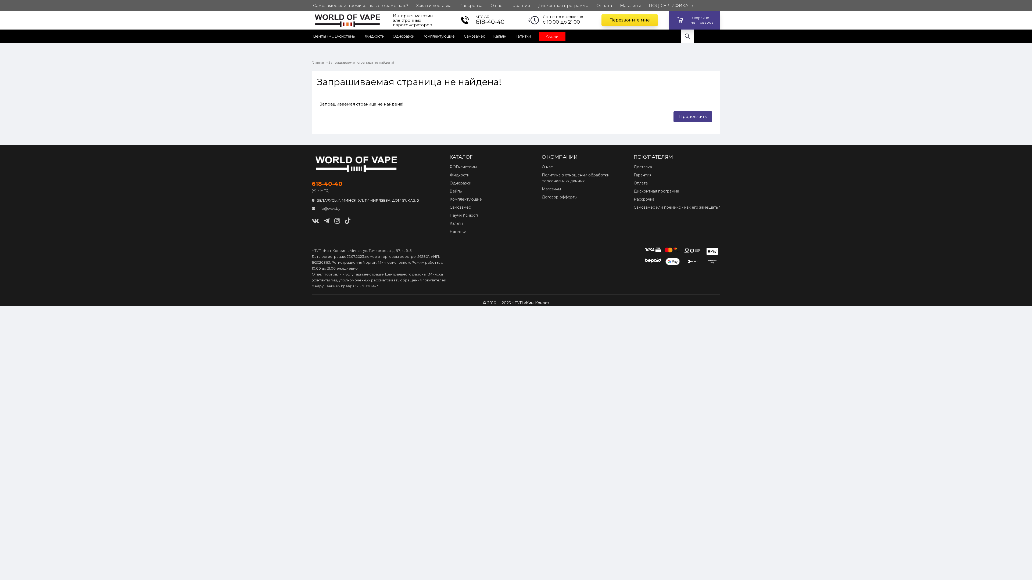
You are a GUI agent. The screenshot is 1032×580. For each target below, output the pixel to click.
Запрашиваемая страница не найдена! (361, 62)
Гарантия (642, 175)
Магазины (551, 189)
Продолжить (693, 116)
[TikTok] (347, 221)
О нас (547, 167)
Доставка (643, 167)
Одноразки (403, 36)
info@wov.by (328, 208)
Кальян (499, 36)
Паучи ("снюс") (464, 215)
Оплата (641, 183)
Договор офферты (559, 197)
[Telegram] (326, 221)
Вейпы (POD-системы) (335, 36)
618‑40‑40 (327, 184)
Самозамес (474, 36)
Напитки (522, 36)
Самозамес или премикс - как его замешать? (677, 207)
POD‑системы (463, 167)
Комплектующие (439, 36)
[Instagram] (337, 221)
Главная (318, 62)
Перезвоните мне (630, 20)
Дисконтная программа (656, 191)
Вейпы (456, 191)
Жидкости (375, 36)
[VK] (315, 221)
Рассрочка (644, 199)
